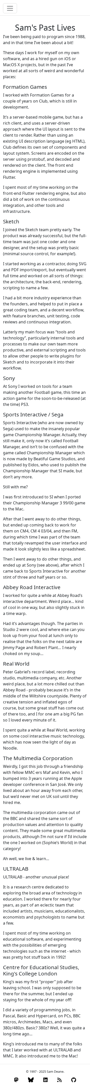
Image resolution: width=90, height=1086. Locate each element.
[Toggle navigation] (10, 8)
